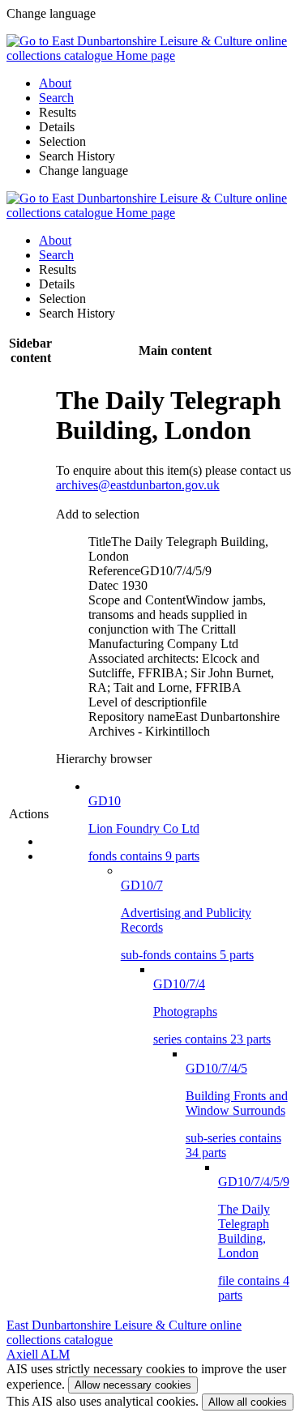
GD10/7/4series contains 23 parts (212, 1011)
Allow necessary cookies (133, 1385)
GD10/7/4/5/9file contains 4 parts (253, 1238)
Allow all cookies (247, 1402)
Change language (83, 170)
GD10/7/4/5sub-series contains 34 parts (237, 1110)
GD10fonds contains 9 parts (143, 828)
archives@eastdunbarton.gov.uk (138, 485)
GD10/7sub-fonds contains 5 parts (187, 920)
